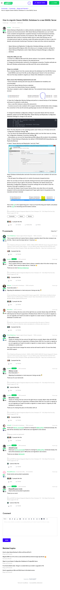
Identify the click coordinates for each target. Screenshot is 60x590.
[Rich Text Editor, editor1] (30, 528)
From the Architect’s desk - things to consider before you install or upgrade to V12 (23, 566)
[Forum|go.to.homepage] (8, 3)
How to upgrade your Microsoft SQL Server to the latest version (19, 570)
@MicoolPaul (40, 428)
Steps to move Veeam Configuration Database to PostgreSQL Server (20, 561)
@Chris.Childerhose (23, 268)
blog (13, 207)
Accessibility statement (35, 583)
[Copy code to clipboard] (56, 120)
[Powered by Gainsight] (30, 579)
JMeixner (9, 285)
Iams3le (9, 27)
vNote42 (9, 425)
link (14, 205)
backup (30, 216)
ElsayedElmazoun (11, 472)
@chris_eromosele (19, 428)
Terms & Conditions (23, 583)
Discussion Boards (7, 559)
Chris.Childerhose (11, 236)
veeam (21, 216)
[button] (2, 3)
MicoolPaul (9, 309)
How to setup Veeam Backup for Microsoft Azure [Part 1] (17, 552)
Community (4, 8)
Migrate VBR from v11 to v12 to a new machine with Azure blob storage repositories (23, 557)
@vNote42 (22, 454)
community (11, 216)
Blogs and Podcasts (22, 8)
